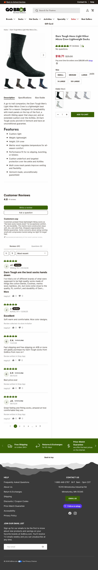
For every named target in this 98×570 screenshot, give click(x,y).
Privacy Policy (10, 515)
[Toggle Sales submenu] (77, 19)
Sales (73, 19)
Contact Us (82, 2)
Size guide (90, 73)
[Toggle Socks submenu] (25, 19)
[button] (92, 10)
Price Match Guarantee (14, 506)
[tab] (9, 97)
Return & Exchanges (13, 492)
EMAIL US (73, 498)
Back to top (49, 457)
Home (6, 30)
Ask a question (26, 212)
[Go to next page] (41, 426)
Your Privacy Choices (29, 561)
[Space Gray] (77, 95)
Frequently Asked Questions (16, 482)
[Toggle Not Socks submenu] (39, 19)
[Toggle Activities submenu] (53, 19)
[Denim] (86, 95)
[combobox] (56, 10)
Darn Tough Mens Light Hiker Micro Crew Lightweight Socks (24, 30)
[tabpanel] (26, 139)
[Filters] (12, 253)
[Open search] (6, 253)
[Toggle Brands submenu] (14, 19)
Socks (20, 19)
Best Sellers (87, 19)
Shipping (8, 496)
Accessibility (9, 511)
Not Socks (33, 19)
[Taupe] (68, 95)
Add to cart (82, 114)
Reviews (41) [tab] (15, 246)
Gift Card (49, 23)
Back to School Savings (15, 2)
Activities (48, 19)
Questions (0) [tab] (36, 246)
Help (92, 2)
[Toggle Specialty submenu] (67, 19)
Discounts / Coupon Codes (16, 501)
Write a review (25, 207)
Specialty (61, 19)
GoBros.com (13, 561)
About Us (8, 487)
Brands (9, 19)
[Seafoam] (59, 104)
